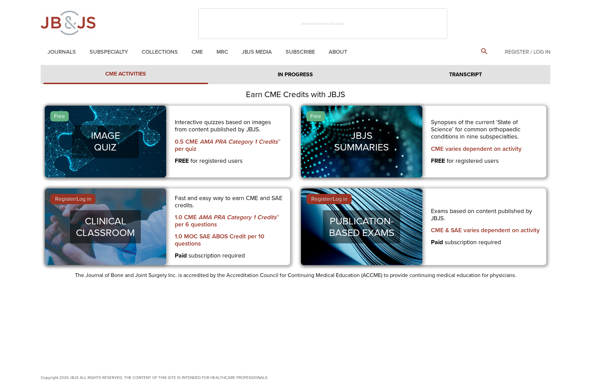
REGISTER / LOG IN (527, 52)
